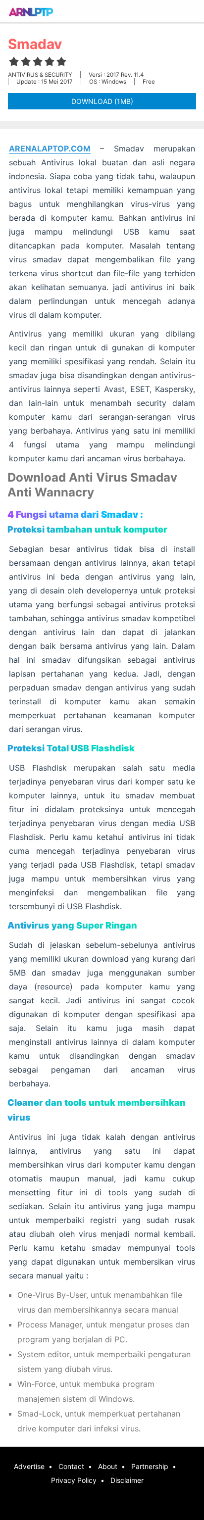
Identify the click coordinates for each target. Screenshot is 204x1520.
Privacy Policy (74, 1480)
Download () (102, 101)
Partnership (149, 1466)
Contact (71, 1466)
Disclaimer (127, 1480)
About (107, 1466)
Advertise (29, 1466)
